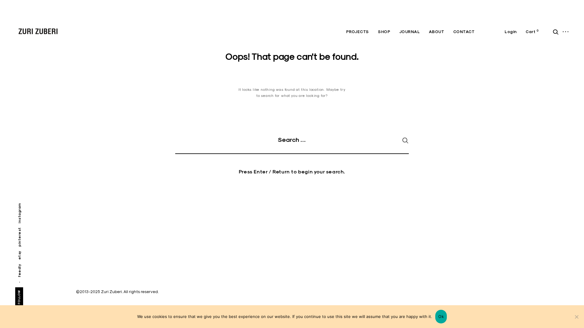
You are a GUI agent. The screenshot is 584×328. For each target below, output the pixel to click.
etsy (19, 255)
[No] (576, 317)
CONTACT (464, 31)
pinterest (19, 237)
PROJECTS (357, 31)
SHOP (384, 31)
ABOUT (436, 31)
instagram (19, 213)
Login (511, 31)
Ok (441, 316)
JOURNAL (409, 31)
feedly (19, 270)
